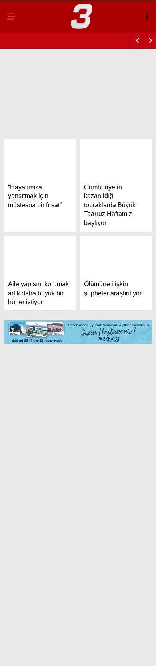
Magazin (25, 98)
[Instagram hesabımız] (74, 653)
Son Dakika (29, 82)
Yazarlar (26, 179)
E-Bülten (25, 194)
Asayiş (22, 162)
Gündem (24, 65)
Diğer (20, 211)
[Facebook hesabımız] (25, 653)
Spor (19, 146)
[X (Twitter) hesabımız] (50, 653)
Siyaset (23, 114)
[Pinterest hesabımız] (99, 653)
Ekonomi (25, 130)
